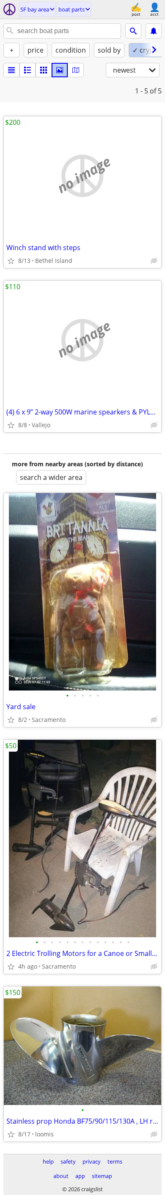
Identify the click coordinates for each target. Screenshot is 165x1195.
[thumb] (27, 70)
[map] (76, 70)
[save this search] (154, 31)
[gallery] (60, 70)
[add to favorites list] (11, 261)
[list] (11, 70)
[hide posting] (154, 261)
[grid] (44, 70)
